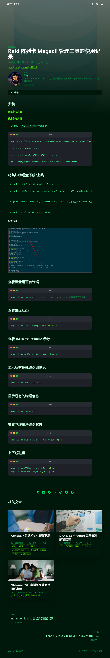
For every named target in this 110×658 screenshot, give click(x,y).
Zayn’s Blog (13, 3)
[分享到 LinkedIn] (43, 492)
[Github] (30, 85)
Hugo (83, 651)
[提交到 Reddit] (66, 492)
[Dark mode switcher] (97, 4)
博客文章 (12, 46)
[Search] (92, 4)
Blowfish (91, 651)
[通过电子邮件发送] (60, 492)
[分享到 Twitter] (38, 492)
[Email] (26, 85)
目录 (16, 92)
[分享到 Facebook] (72, 492)
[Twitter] (33, 85)
